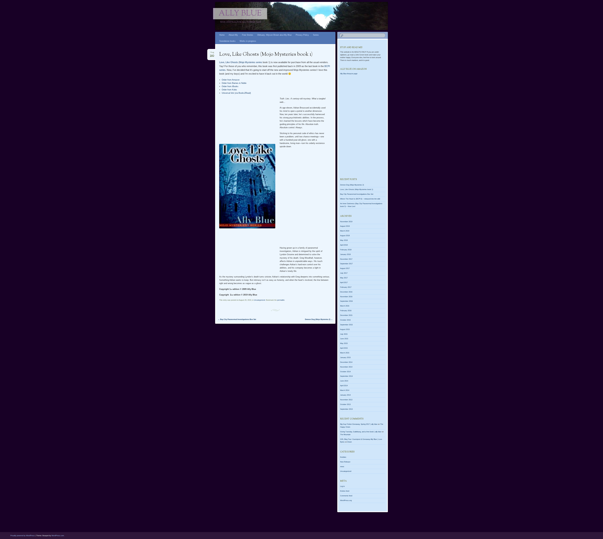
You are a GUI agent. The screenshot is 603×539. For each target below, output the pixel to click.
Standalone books (227, 41)
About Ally (233, 35)
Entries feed (344, 491)
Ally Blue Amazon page (348, 74)
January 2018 (345, 254)
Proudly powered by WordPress (22, 535)
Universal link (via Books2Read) (236, 93)
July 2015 (344, 334)
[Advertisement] (303, 197)
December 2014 (346, 362)
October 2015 (345, 320)
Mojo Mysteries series (250, 62)
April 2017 (344, 282)
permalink (281, 300)
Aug (212, 53)
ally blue (240, 13)
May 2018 (344, 240)
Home (222, 35)
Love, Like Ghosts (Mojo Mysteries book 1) (356, 189)
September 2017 (346, 264)
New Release (345, 462)
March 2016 (344, 306)
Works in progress (248, 41)
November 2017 (346, 259)
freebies (343, 457)
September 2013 (346, 409)
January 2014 (345, 395)
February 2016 (345, 310)
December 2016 (346, 292)
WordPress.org (346, 500)
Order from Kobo (229, 89)
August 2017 (345, 268)
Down (349, 442)
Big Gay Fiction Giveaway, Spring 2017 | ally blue (358, 424)
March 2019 (344, 231)
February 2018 (345, 250)
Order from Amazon (230, 80)
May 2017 (344, 278)
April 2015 (344, 348)
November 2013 (346, 400)
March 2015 (344, 353)
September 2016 (346, 301)
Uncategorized (259, 300)
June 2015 (344, 339)
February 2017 (345, 287)
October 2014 (345, 372)
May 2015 (344, 343)
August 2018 (345, 235)
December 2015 (346, 315)
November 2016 (346, 297)
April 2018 (344, 245)
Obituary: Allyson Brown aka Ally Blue (274, 35)
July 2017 (344, 273)
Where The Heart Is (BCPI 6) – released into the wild (360, 199)
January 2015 (345, 357)
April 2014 (344, 385)
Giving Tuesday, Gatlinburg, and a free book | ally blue (360, 432)
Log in (342, 486)
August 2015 (345, 329)
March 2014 (344, 390)
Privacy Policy (302, 35)
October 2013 (345, 404)
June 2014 (344, 381)
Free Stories (247, 35)
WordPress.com (58, 535)
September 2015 (346, 325)
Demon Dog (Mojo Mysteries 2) (319, 319)
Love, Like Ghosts (228, 62)
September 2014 (346, 376)
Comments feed (346, 496)
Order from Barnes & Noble (234, 83)
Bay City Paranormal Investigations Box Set (237, 319)
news (342, 466)
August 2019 (345, 226)
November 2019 (346, 222)
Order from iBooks (230, 86)
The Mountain (345, 434)
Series (316, 35)
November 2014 (346, 367)
